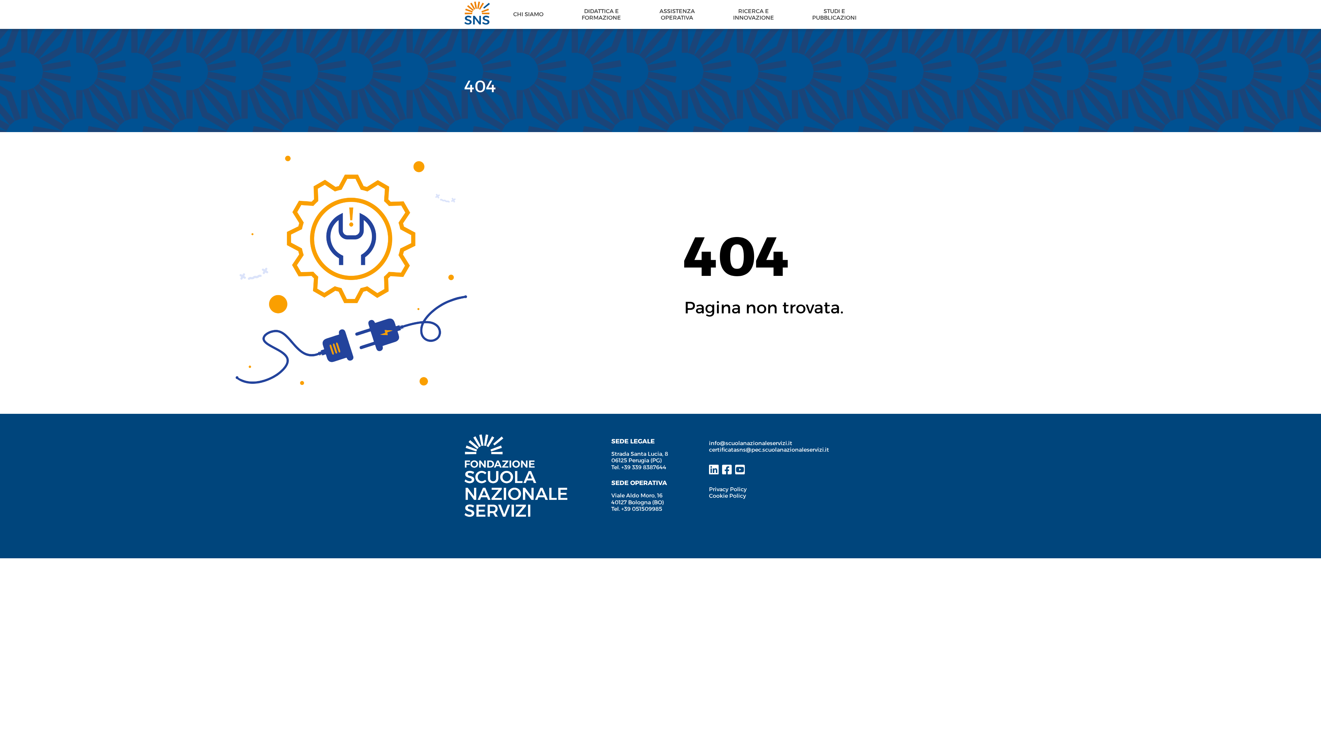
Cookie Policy (727, 496)
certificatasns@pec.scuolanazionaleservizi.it (769, 449)
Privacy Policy (728, 489)
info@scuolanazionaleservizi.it (751, 443)
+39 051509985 (641, 509)
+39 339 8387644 (643, 467)
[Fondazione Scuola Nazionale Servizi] (516, 438)
